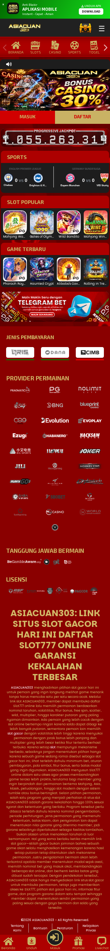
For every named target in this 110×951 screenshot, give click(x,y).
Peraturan (65, 928)
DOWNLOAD (91, 11)
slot (53, 747)
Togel (94, 52)
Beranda (16, 52)
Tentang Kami (17, 928)
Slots (35, 52)
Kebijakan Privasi (90, 928)
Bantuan (40, 928)
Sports (74, 52)
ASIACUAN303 (22, 687)
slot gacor (15, 733)
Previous (3, 48)
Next (104, 48)
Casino (55, 52)
